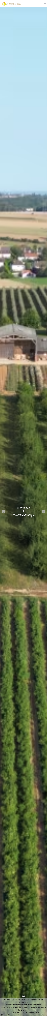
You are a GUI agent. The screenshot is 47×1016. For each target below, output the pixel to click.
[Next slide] (43, 511)
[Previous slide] (3, 511)
